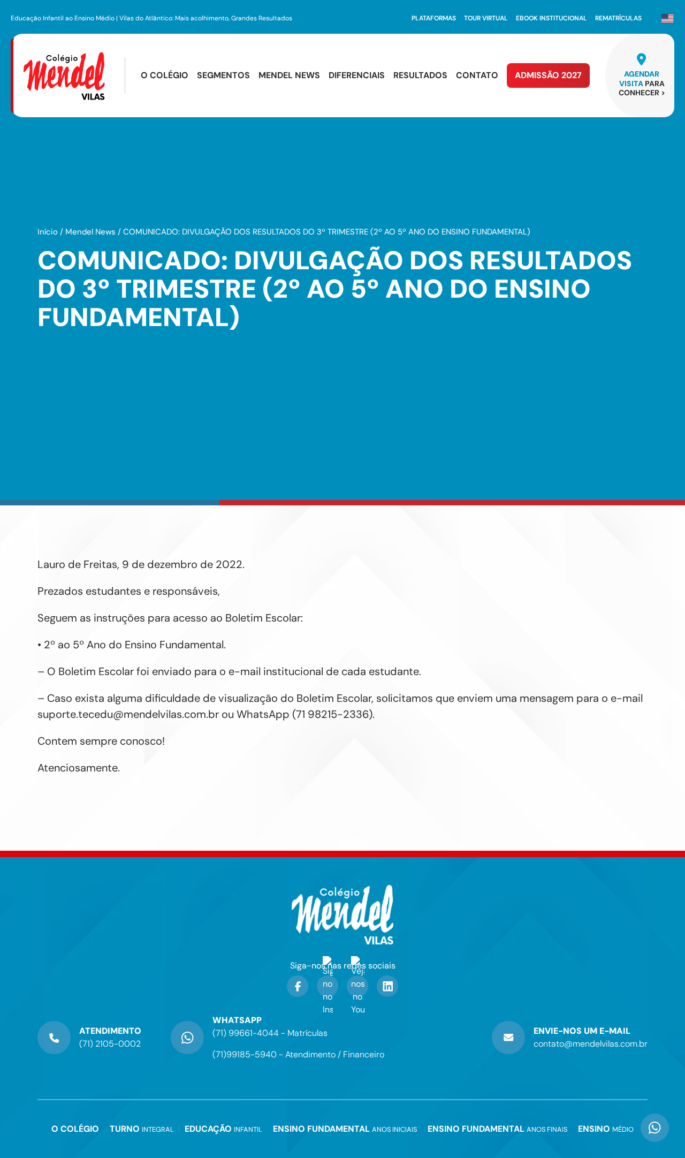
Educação (223, 1129)
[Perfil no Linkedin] (387, 986)
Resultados (420, 75)
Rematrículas (618, 18)
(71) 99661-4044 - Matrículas (270, 1033)
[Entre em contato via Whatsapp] (655, 1118)
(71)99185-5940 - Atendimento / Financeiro (298, 1054)
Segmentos (223, 75)
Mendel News (289, 75)
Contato (477, 75)
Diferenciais (357, 75)
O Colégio (164, 75)
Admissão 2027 (548, 75)
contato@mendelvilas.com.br (591, 1043)
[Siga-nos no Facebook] (297, 986)
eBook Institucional (551, 18)
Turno (142, 1129)
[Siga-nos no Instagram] (327, 986)
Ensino (606, 1129)
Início (47, 231)
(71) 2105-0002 (110, 1043)
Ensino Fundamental (345, 1129)
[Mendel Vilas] (73, 75)
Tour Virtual (486, 18)
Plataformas (434, 18)
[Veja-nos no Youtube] (357, 986)
